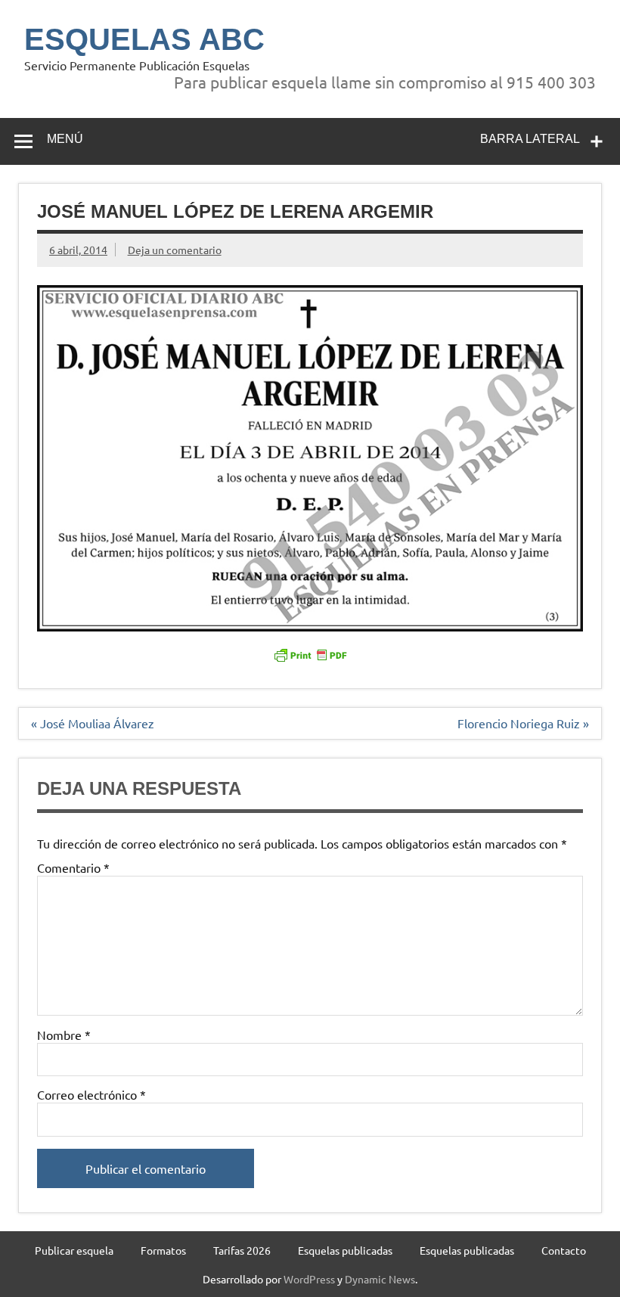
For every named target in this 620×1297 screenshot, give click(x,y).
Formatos (163, 1250)
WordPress (309, 1279)
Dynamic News (380, 1279)
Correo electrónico (91, 1094)
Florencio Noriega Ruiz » (523, 723)
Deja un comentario (175, 249)
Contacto (563, 1250)
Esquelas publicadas (345, 1250)
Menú (65, 138)
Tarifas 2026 (242, 1250)
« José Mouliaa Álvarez (92, 723)
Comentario (73, 867)
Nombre (64, 1035)
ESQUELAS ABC (144, 39)
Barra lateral (530, 138)
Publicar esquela (74, 1250)
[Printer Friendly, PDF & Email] (310, 653)
